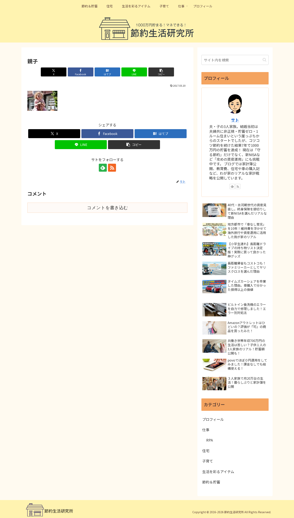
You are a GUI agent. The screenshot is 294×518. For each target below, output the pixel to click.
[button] (161, 71)
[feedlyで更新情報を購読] (103, 168)
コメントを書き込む (107, 207)
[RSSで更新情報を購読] (112, 168)
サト (235, 120)
